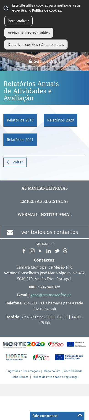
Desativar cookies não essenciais (36, 44)
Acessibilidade (73, 371)
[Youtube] (40, 250)
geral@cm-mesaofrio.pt (51, 294)
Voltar (18, 162)
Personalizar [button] (18, 20)
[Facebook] (24, 250)
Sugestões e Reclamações (23, 371)
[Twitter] (56, 250)
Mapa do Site (52, 371)
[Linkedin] (48, 250)
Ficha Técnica (20, 377)
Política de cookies (46, 10)
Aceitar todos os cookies (29, 32)
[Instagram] (32, 250)
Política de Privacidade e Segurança (55, 377)
